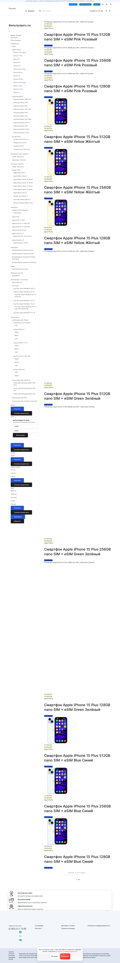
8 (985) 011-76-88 (96, 11)
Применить (18, 517)
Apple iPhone (48, 28)
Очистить (17, 409)
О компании (73, 4)
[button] (48, 45)
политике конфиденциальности (67, 951)
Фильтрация (20, 435)
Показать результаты (21, 413)
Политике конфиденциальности (99, 926)
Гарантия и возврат (68, 928)
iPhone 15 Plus (15, 35)
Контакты (96, 4)
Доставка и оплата (67, 926)
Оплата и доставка (85, 4)
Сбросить (17, 521)
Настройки (54, 956)
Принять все (65, 956)
